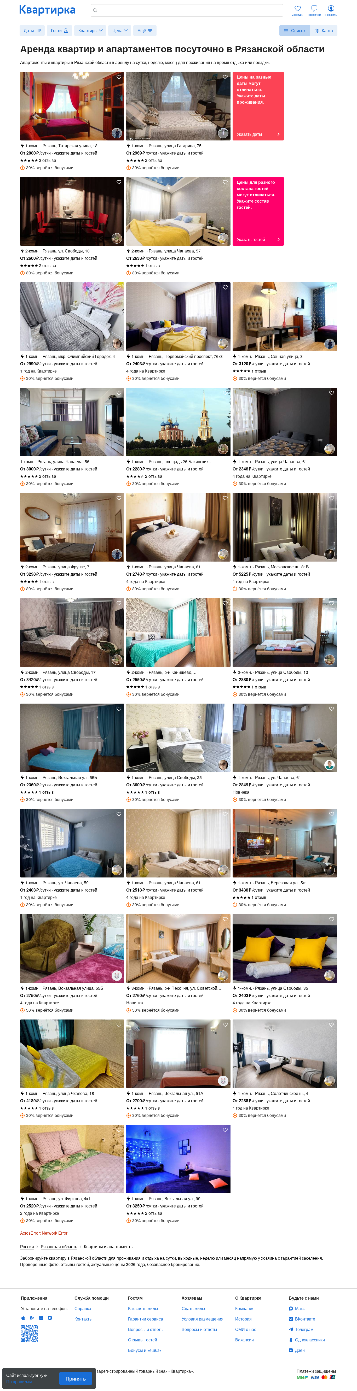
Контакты (83, 1319)
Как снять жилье (143, 1308)
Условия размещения (202, 1319)
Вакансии (244, 1340)
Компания (245, 1308)
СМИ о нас (245, 1329)
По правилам (19, 1379)
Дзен (300, 1350)
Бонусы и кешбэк (144, 1350)
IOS (23, 1318)
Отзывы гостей (142, 1340)
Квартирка (51, 10)
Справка (82, 1308)
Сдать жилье (194, 1308)
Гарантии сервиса (145, 1319)
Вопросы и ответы (146, 1329)
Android (32, 1318)
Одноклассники (310, 1340)
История (243, 1319)
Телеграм (304, 1329)
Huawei (41, 1318)
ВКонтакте (305, 1319)
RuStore (50, 1318)
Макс (300, 1308)
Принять (76, 1378)
